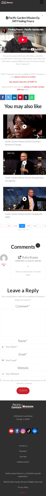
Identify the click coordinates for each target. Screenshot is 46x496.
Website (23, 368)
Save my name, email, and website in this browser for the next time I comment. (24, 382)
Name (22, 341)
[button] (43, 2)
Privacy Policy (23, 487)
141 (9, 226)
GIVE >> (23, 493)
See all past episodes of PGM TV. (23, 82)
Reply (4, 264)
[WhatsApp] (31, 97)
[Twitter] (8, 97)
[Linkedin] (14, 97)
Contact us (23, 446)
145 (34, 226)
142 (15, 226)
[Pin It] (20, 97)
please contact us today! (25, 77)
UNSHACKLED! (23, 462)
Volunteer (23, 451)
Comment (22, 306)
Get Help (23, 456)
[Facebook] (2, 97)
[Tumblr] (26, 97)
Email (23, 354)
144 (28, 226)
